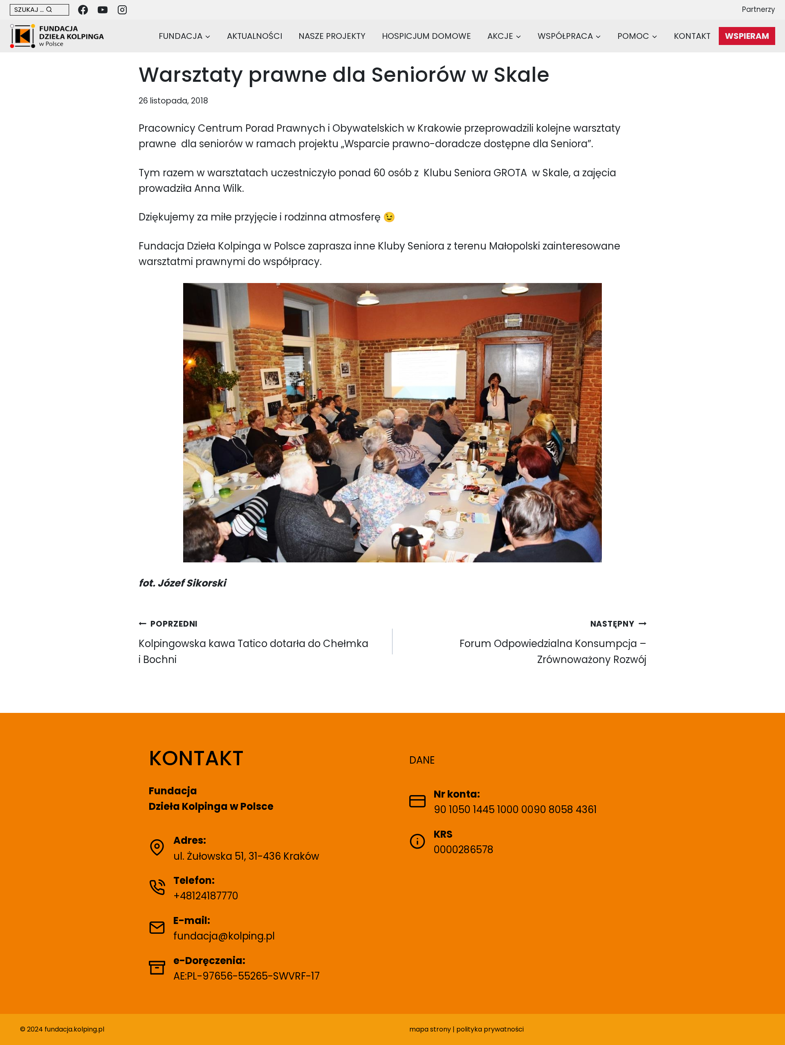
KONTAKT (692, 36)
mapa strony (430, 1029)
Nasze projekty (332, 36)
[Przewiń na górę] (770, 1026)
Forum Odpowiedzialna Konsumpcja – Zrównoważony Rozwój (553, 642)
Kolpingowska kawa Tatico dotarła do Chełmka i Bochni (253, 642)
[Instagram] (122, 10)
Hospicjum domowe (426, 36)
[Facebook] (83, 10)
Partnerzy (758, 9)
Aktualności (254, 36)
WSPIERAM (747, 36)
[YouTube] (102, 10)
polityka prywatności (490, 1029)
